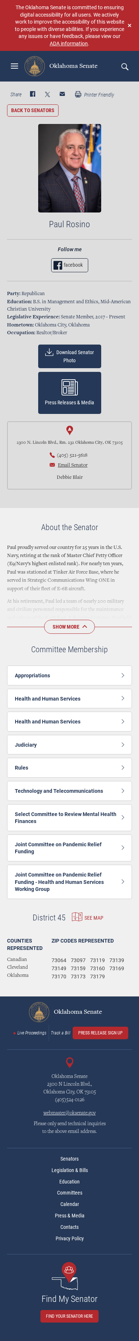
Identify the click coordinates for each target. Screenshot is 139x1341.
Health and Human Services (47, 698)
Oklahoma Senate (72, 66)
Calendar (69, 1204)
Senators (69, 1159)
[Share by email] (62, 95)
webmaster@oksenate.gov (69, 1113)
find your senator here (69, 1316)
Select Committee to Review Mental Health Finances (65, 818)
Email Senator (72, 465)
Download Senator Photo (74, 356)
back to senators (32, 110)
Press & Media (70, 1216)
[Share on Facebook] (33, 95)
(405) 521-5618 (72, 455)
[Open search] (124, 66)
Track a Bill (60, 1033)
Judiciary (26, 744)
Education (69, 1182)
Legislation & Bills (70, 1170)
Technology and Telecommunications (59, 790)
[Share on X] (47, 95)
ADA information (69, 43)
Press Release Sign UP (100, 1033)
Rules (21, 767)
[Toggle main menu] (14, 66)
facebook (73, 265)
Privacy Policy (70, 1238)
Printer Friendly (98, 95)
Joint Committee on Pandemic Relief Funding (58, 848)
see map (94, 917)
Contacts (69, 1227)
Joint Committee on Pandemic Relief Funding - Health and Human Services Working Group (59, 881)
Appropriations (32, 675)
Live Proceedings (31, 1033)
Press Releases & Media (69, 402)
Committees (69, 1193)
